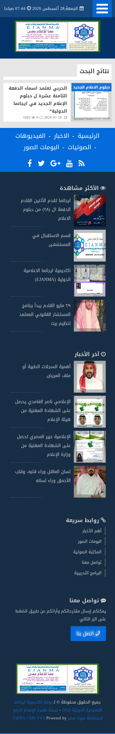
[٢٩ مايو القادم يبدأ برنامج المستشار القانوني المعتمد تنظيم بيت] (90, 330)
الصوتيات (79, 147)
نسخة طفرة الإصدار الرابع (35, 710)
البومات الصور (41, 147)
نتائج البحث (94, 71)
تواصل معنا (92, 562)
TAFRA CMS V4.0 (29, 718)
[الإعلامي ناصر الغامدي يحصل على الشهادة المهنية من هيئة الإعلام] (90, 426)
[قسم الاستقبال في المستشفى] (90, 260)
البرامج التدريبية (88, 573)
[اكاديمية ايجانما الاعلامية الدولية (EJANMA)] (90, 295)
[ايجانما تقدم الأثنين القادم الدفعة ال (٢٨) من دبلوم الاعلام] (90, 225)
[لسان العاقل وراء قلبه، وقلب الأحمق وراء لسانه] (90, 496)
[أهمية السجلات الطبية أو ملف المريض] (90, 391)
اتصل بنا (85, 634)
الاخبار (61, 136)
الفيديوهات (30, 136)
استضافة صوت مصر (85, 718)
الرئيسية (89, 136)
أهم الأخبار (92, 531)
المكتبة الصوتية (87, 552)
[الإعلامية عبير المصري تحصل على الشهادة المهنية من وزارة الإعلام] (90, 461)
